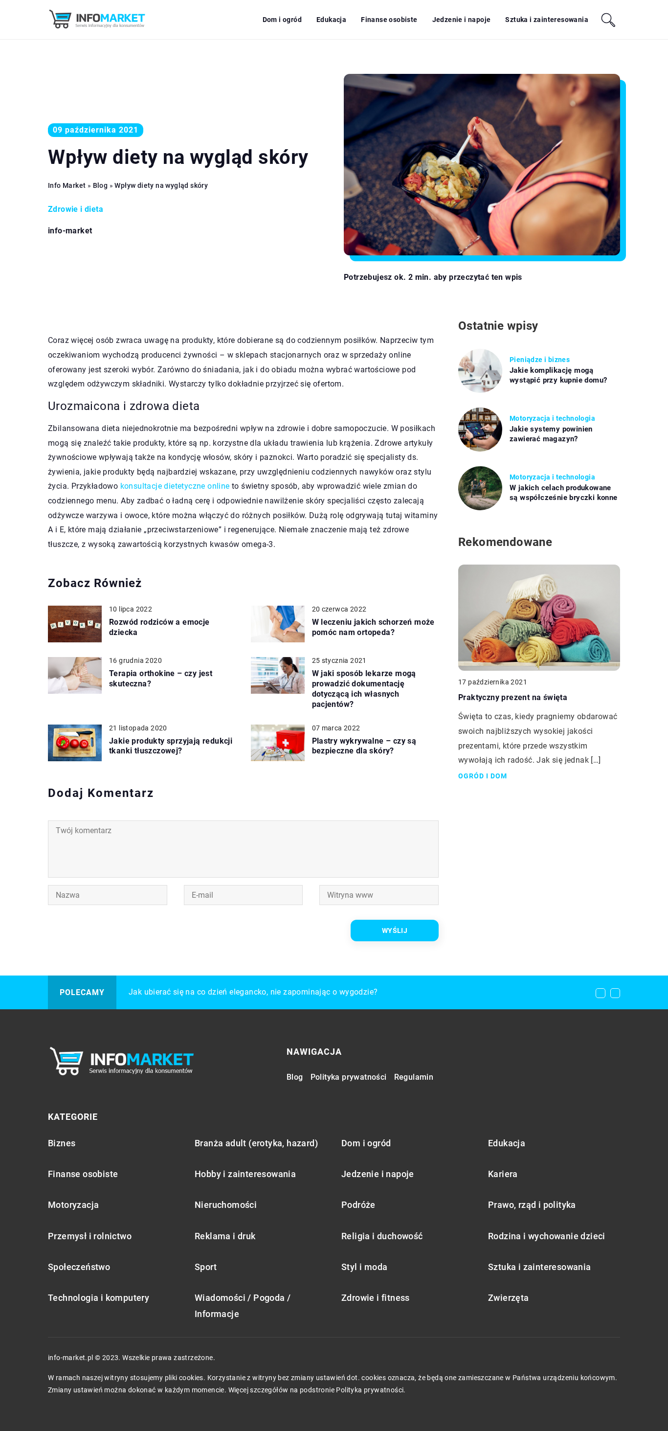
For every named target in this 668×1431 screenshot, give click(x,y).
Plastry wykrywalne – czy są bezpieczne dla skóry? (364, 746)
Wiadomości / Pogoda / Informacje (242, 1306)
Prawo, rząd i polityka (532, 1205)
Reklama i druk (225, 1236)
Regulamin (414, 1077)
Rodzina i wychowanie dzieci (546, 1236)
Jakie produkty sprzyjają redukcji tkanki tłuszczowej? (170, 746)
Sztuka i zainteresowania (546, 19)
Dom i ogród (282, 19)
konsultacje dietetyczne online (175, 486)
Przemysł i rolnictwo (90, 1236)
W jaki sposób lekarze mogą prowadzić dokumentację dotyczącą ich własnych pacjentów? (364, 688)
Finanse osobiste (389, 19)
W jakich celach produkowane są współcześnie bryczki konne (564, 492)
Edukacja (331, 19)
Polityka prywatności (349, 1077)
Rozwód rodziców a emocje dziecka (159, 627)
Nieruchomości (226, 1205)
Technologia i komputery (98, 1298)
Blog (295, 1077)
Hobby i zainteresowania (245, 1174)
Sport (206, 1267)
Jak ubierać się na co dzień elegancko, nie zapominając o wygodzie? (253, 992)
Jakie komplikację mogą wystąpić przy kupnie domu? (558, 375)
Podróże (358, 1205)
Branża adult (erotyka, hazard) (256, 1143)
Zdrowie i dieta (75, 209)
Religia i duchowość (382, 1236)
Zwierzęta (508, 1298)
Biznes (61, 1143)
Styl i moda (364, 1267)
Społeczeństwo (79, 1267)
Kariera (503, 1174)
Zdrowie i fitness (375, 1298)
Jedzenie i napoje (461, 19)
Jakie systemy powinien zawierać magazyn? (551, 434)
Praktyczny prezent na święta (512, 697)
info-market (70, 231)
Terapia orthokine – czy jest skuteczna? (160, 678)
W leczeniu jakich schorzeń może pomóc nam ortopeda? (373, 627)
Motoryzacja (73, 1205)
